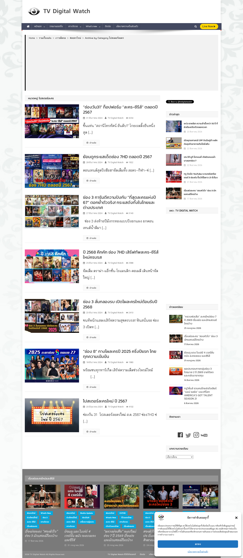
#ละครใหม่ (31, 513)
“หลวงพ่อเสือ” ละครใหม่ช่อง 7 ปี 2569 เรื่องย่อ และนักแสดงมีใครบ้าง (200, 319)
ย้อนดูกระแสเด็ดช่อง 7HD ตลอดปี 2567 (117, 156)
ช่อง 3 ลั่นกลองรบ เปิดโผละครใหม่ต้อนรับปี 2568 (120, 304)
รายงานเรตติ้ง (56, 26)
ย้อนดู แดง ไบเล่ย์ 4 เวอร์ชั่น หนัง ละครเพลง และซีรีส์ (199, 354)
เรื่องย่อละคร (32, 526)
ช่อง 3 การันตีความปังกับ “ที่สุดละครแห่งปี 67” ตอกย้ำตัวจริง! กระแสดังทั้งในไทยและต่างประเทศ (119, 202)
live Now (208, 26)
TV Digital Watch (115, 118)
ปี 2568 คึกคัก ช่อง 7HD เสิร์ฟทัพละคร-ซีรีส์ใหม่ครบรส (121, 254)
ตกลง (198, 544)
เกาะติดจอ (73, 26)
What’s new (91, 26)
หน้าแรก (38, 26)
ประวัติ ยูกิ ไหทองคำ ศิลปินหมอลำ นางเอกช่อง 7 (199, 158)
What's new (46, 513)
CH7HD (123, 513)
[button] (236, 517)
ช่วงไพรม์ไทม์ (32, 517)
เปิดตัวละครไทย (112, 526)
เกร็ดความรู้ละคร (87, 521)
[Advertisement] (122, 65)
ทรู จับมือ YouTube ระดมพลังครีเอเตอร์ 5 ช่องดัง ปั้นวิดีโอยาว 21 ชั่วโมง (201, 175)
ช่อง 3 (45, 517)
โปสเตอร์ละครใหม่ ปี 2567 (105, 401)
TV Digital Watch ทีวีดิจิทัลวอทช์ (122, 554)
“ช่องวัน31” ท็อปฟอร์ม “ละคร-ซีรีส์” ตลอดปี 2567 (120, 109)
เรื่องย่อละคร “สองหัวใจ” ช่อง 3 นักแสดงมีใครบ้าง (200, 192)
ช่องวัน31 (85, 517)
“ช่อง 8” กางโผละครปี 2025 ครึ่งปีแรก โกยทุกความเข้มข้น (119, 354)
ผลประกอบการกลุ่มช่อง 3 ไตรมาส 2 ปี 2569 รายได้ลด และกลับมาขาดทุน (199, 372)
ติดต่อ (108, 26)
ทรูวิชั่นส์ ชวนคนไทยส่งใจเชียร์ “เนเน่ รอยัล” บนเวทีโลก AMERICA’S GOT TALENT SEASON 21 (200, 393)
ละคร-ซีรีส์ (31, 521)
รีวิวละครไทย (126, 517)
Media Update (86, 513)
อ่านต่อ (93, 142)
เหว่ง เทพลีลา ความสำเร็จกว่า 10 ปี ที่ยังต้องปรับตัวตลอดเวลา (201, 125)
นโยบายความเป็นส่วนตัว (198, 551)
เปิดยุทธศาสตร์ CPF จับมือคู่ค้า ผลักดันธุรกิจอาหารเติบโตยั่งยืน (201, 142)
